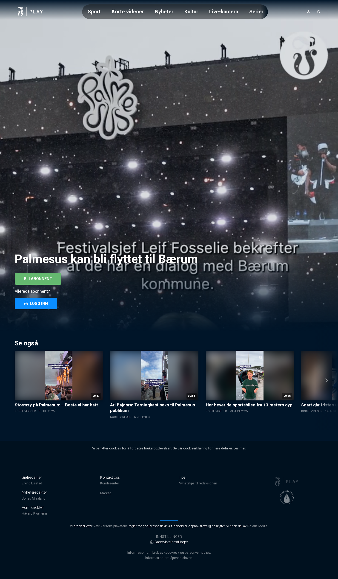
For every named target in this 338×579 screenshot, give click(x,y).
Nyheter (164, 11)
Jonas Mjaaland (33, 499)
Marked (105, 493)
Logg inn (39, 303)
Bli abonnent (38, 278)
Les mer (239, 448)
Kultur (191, 11)
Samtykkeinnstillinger (171, 542)
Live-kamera (223, 11)
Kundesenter (109, 483)
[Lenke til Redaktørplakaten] (287, 497)
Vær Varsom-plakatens (110, 526)
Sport (94, 11)
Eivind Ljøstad (32, 483)
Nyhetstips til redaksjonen (198, 483)
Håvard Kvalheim (34, 513)
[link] (30, 11)
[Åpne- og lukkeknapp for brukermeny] (308, 11)
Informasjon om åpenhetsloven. (169, 558)
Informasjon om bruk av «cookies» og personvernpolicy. (169, 553)
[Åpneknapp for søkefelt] (318, 11)
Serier (256, 11)
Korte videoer (128, 11)
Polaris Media (257, 526)
